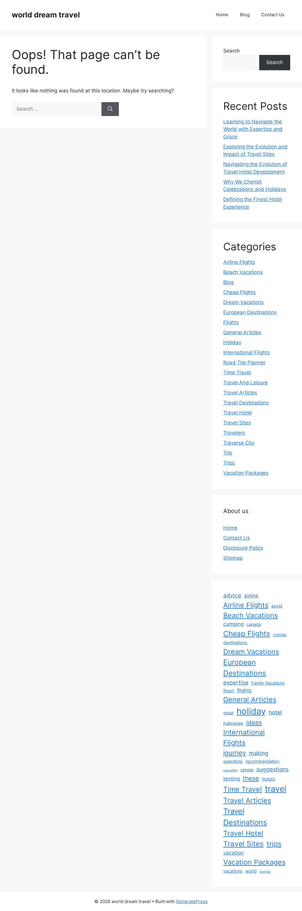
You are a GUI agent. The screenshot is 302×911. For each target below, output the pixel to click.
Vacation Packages (245, 473)
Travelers (234, 433)
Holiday (232, 342)
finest (228, 690)
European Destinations (250, 312)
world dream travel (46, 14)
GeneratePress (192, 901)
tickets (268, 778)
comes (280, 634)
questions (233, 761)
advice (232, 595)
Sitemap (233, 558)
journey (234, 753)
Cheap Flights (239, 292)
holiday (251, 711)
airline (251, 596)
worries (265, 872)
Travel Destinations (246, 403)
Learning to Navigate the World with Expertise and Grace (253, 129)
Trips (229, 463)
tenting (231, 779)
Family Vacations (268, 682)
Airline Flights (239, 262)
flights (244, 690)
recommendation (262, 761)
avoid (276, 605)
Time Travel (237, 372)
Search (231, 51)
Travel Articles (240, 393)
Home (222, 14)
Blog (245, 14)
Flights (231, 322)
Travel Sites (237, 423)
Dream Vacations (243, 302)
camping (233, 624)
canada (254, 624)
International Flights (246, 352)
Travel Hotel (237, 413)
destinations (235, 642)
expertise (235, 682)
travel (275, 789)
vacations (232, 871)
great (228, 712)
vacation (233, 853)
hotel (275, 712)
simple (246, 769)
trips (274, 844)
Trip (227, 453)
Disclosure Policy (243, 548)
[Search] (110, 109)
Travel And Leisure (245, 383)
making (258, 753)
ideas (254, 722)
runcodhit (230, 770)
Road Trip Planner (244, 362)
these (251, 778)
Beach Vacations (243, 272)
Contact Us (272, 14)
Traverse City (239, 443)
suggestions (272, 769)
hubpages (233, 723)
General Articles (242, 332)
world (251, 871)
